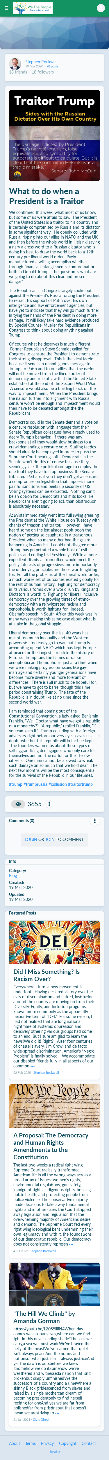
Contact (89, 1444)
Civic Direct (41, 1419)
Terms (30, 1444)
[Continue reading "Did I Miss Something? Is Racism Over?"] (33, 1066)
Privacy (47, 1444)
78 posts (52, 66)
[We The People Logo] (47, 8)
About (14, 1444)
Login (31, 840)
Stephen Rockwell (41, 62)
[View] (18, 804)
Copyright (67, 1444)
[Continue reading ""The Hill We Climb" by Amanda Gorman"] (57, 1413)
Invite (55, 1452)
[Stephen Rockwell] (15, 64)
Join (50, 840)
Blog (13, 876)
